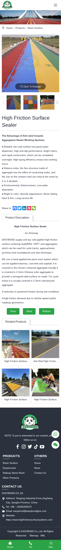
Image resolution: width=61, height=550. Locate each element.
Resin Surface (35, 28)
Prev (13, 311)
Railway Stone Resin (14, 472)
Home (9, 28)
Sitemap (33, 535)
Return (47, 311)
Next (29, 311)
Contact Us (40, 472)
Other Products (11, 477)
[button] (57, 102)
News (37, 468)
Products (20, 28)
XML (42, 535)
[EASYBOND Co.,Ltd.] (7, 9)
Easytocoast (9, 468)
